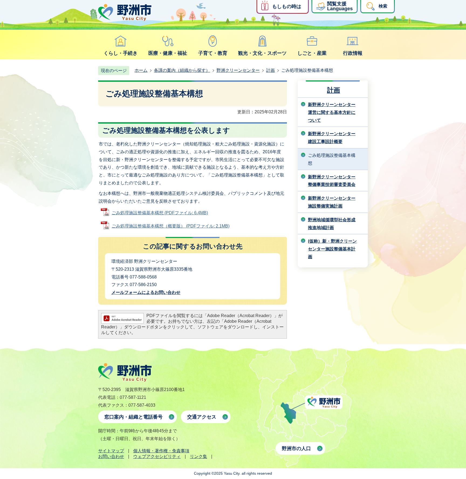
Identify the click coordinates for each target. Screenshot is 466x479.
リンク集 (198, 456)
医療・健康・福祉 (167, 53)
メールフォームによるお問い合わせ (145, 292)
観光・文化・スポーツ (262, 53)
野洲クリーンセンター (238, 70)
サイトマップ (111, 451)
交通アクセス (201, 417)
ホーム (141, 70)
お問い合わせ (111, 456)
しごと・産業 (312, 53)
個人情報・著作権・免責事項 (161, 451)
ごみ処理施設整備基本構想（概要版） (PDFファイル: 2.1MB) (170, 226)
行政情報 (352, 53)
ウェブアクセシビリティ (157, 456)
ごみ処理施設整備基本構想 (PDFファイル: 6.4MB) (160, 212)
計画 (270, 70)
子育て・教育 (212, 53)
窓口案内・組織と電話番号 (133, 417)
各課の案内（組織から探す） (182, 70)
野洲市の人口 (296, 448)
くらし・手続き (121, 53)
